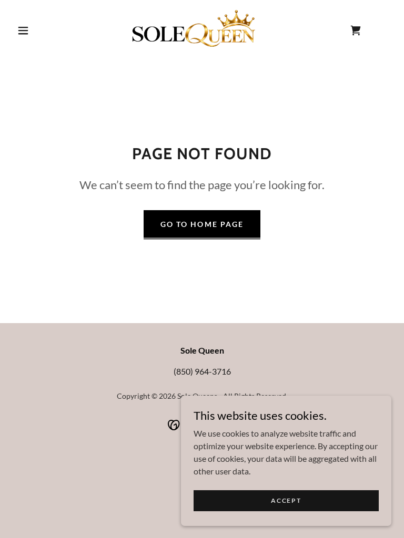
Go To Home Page (201, 224)
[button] (23, 30)
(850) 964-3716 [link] (202, 371)
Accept (286, 500)
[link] (193, 29)
